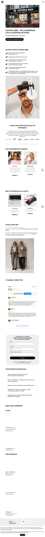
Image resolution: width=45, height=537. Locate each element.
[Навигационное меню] (43, 1)
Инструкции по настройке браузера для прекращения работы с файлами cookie (15, 532)
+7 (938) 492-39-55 (9, 430)
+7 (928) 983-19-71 (9, 475)
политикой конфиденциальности (23, 362)
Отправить (22, 357)
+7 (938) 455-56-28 (9, 450)
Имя (11, 341)
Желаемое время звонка (15, 352)
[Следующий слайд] (42, 170)
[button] (14, 39)
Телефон (12, 346)
